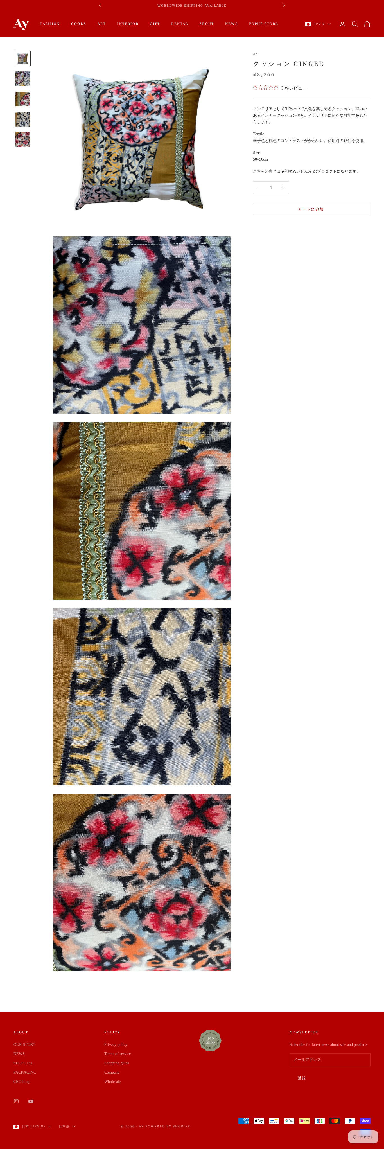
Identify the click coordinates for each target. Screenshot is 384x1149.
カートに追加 (311, 209)
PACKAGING (24, 1072)
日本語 (64, 1126)
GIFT (155, 24)
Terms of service (117, 1054)
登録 (302, 1078)
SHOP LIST (23, 1063)
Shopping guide (116, 1063)
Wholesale (112, 1082)
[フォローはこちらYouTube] (31, 1101)
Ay (255, 54)
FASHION (50, 24)
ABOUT (206, 24)
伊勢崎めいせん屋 (296, 171)
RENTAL (179, 24)
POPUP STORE (264, 24)
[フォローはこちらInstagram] (16, 1101)
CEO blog (21, 1082)
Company (111, 1072)
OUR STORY (24, 1044)
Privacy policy (115, 1044)
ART (102, 24)
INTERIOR (127, 24)
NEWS (231, 24)
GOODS (78, 24)
